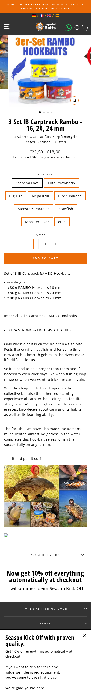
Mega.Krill (40, 196)
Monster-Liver (37, 222)
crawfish (66, 208)
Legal (45, 623)
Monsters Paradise (34, 208)
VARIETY (45, 174)
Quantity (45, 234)
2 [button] (44, 113)
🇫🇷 (42, 15)
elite (62, 222)
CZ (57, 15)
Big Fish (16, 196)
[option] (45, 6)
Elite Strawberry (61, 183)
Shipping (38, 157)
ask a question (45, 554)
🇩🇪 (34, 15)
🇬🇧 (49, 15)
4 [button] (52, 113)
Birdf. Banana (70, 196)
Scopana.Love (27, 183)
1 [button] (40, 112)
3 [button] (48, 113)
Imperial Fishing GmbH (45, 608)
